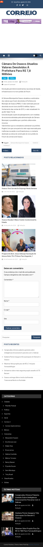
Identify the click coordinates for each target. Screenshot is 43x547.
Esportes (7, 414)
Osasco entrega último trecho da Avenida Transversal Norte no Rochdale (18, 379)
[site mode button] (35, 55)
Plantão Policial (10, 406)
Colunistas (7, 434)
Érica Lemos (9, 450)
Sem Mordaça (10, 470)
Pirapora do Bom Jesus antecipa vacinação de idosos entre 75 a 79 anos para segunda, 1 (19, 255)
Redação (24, 82)
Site (5, 319)
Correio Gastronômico (13, 426)
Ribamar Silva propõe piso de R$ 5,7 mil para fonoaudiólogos (19, 365)
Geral (6, 418)
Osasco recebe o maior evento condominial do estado (19, 221)
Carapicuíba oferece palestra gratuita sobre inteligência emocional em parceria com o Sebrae (21, 351)
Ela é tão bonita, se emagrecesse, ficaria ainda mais (37, 150)
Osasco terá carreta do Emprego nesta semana (19, 188)
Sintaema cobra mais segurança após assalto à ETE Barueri (22, 372)
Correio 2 (7, 422)
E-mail (6, 310)
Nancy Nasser (10, 462)
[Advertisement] (21, 39)
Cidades (7, 402)
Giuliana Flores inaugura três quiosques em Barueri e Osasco (22, 358)
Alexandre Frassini (11, 438)
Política (12, 78)
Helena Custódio (11, 454)
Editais (6, 482)
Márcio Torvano (10, 458)
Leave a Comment (9, 84)
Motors (6, 430)
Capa (4, 78)
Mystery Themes (34, 544)
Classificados (8, 478)
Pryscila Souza (10, 466)
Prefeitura (7, 145)
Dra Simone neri (10, 442)
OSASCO (35, 143)
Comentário (8, 280)
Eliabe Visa (9, 446)
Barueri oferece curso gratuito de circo (8, 150)
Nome (6, 301)
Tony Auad (9, 474)
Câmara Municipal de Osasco (19, 143)
